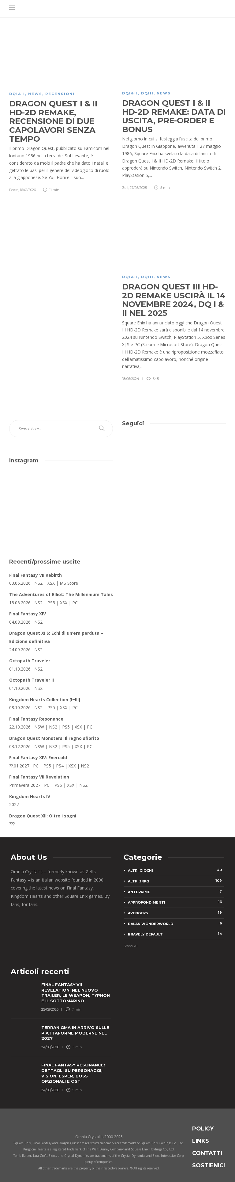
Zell (125, 188)
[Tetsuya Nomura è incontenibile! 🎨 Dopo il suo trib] (88, 519)
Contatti (207, 1153)
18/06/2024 (130, 379)
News (35, 94)
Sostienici (208, 1165)
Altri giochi (175, 870)
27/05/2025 (138, 188)
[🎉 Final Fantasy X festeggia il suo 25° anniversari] (88, 488)
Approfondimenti (175, 902)
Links (200, 1141)
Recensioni (60, 94)
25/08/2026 (49, 1009)
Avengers (175, 912)
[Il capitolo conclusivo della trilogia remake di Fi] (34, 488)
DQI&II (17, 94)
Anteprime (175, 891)
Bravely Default (175, 933)
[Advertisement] (174, 501)
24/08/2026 (50, 1047)
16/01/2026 (28, 190)
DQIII (147, 93)
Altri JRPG (175, 880)
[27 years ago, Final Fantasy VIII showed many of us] (34, 519)
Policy (203, 1128)
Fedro (13, 190)
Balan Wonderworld (175, 923)
